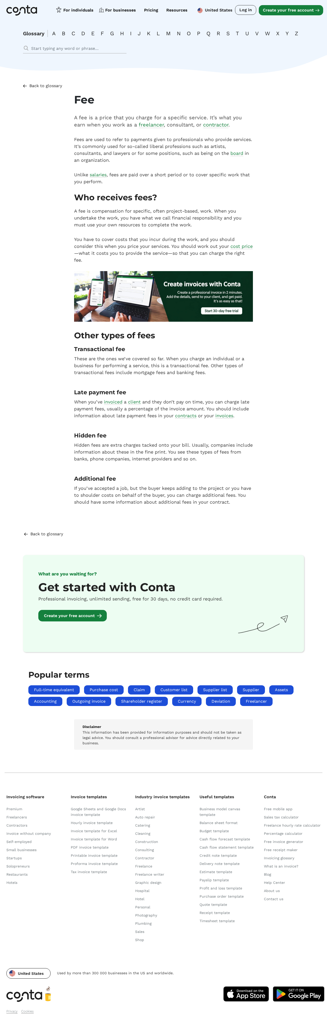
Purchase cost (104, 689)
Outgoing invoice (89, 701)
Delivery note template (220, 864)
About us (272, 891)
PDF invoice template (90, 847)
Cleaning (142, 833)
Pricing (151, 10)
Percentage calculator (283, 833)
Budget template (214, 831)
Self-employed (19, 842)
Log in (245, 9)
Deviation (221, 701)
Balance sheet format (219, 823)
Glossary (33, 33)
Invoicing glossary (279, 858)
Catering (142, 825)
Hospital (142, 891)
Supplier (251, 689)
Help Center (274, 883)
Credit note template (218, 855)
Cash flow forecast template (225, 839)
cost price (241, 246)
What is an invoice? (281, 866)
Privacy (12, 1011)
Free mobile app (278, 809)
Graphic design (148, 883)
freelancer (151, 125)
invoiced (113, 401)
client (134, 401)
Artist (140, 809)
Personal (142, 907)
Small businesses (21, 850)
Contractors (16, 825)
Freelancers (16, 817)
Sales (139, 932)
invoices (224, 415)
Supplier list (215, 689)
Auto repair (145, 817)
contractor (215, 125)
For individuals (78, 10)
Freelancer (256, 701)
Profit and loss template (221, 888)
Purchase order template (222, 896)
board (236, 153)
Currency (187, 701)
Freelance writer (149, 874)
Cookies (27, 1011)
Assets (281, 689)
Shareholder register (141, 701)
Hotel (139, 899)
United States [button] (218, 10)
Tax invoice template (89, 872)
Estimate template (216, 872)
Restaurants (17, 874)
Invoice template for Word (94, 839)
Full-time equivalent (54, 689)
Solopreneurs (18, 866)
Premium (14, 809)
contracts (185, 415)
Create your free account (288, 10)
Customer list (174, 689)
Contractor (144, 858)
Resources (177, 10)
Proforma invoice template (94, 864)
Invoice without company (28, 833)
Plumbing (143, 923)
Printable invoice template (94, 855)
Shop (139, 940)
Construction (146, 842)
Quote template (213, 904)
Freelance (143, 866)
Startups (14, 858)
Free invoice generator (283, 842)
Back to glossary (45, 85)
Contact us (273, 899)
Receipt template (215, 913)
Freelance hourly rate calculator (292, 825)
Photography (146, 915)
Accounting (45, 701)
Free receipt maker (281, 850)
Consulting (144, 850)
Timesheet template (217, 921)
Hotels (11, 883)
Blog (267, 874)
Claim (139, 689)
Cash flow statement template (227, 847)
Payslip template (214, 880)
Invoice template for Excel (94, 831)
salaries (98, 174)
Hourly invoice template (92, 823)
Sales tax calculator (281, 817)
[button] (28, 973)
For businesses (120, 10)
